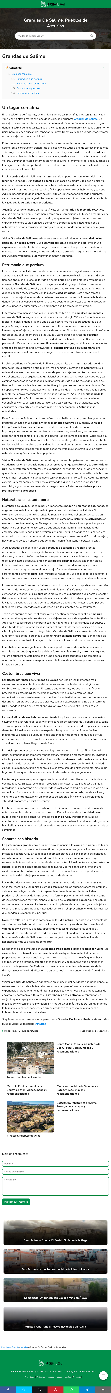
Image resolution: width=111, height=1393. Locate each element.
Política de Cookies (64, 1377)
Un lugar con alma (22, 74)
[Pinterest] (55, 1389)
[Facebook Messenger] (24, 1389)
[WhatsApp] (71, 1389)
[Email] (103, 1389)
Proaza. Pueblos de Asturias (92, 1030)
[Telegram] (87, 1389)
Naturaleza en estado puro (31, 83)
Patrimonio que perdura (30, 79)
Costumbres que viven (29, 88)
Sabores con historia (28, 93)
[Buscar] (90, 35)
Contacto (77, 1377)
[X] (40, 1389)
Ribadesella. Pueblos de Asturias (21, 1030)
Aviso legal (29, 1377)
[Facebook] (8, 1389)
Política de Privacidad (45, 1377)
